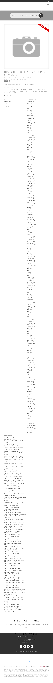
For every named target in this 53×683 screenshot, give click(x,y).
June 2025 (29, 127)
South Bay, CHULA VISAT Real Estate (14, 597)
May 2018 (29, 272)
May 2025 (29, 129)
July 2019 (29, 248)
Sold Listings (7, 106)
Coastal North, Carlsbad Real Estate (13, 446)
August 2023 (30, 164)
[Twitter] (24, 646)
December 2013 (31, 362)
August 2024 (30, 144)
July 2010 (29, 432)
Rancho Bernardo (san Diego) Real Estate (15, 592)
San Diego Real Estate (10, 594)
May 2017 (29, 292)
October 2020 (30, 222)
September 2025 (31, 122)
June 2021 (29, 209)
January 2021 (30, 217)
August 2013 (30, 369)
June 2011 (29, 413)
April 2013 (29, 376)
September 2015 (31, 326)
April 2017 (29, 294)
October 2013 (30, 365)
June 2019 (29, 250)
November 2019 (31, 241)
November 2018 (31, 262)
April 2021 (29, 212)
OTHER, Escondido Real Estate (12, 545)
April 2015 (29, 335)
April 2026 (29, 110)
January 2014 (30, 360)
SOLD (42, 11)
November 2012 (31, 384)
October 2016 (30, 304)
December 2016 (31, 301)
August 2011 (30, 410)
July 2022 (29, 187)
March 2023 (30, 173)
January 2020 (30, 238)
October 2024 (30, 141)
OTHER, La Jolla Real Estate (11, 551)
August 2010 (30, 430)
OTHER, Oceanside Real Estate (12, 558)
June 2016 (29, 311)
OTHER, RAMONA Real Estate (12, 563)
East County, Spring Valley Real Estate (14, 483)
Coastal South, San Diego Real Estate (14, 470)
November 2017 (31, 282)
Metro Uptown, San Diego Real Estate (14, 502)
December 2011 (31, 403)
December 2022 (31, 178)
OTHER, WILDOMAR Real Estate (13, 577)
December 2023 (31, 158)
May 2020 (29, 231)
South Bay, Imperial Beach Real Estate (14, 606)
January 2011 (30, 422)
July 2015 (29, 330)
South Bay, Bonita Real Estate (12, 596)
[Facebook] (21, 646)
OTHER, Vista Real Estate (11, 575)
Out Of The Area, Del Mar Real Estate (14, 582)
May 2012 (29, 394)
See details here (8, 87)
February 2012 (31, 400)
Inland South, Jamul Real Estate (12, 488)
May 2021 (29, 210)
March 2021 (30, 214)
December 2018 (31, 260)
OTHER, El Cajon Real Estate (12, 539)
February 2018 (31, 277)
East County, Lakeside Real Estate (13, 476)
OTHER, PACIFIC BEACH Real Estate (14, 560)
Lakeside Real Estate (9, 492)
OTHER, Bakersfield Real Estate (12, 534)
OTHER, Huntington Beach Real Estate (14, 548)
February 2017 (31, 297)
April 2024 (29, 151)
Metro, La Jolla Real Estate (11, 505)
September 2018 (31, 265)
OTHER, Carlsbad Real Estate (12, 536)
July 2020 (29, 227)
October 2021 (30, 202)
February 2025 (31, 134)
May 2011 (29, 415)
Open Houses (7, 105)
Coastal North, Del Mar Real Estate (13, 447)
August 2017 (30, 287)
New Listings (7, 103)
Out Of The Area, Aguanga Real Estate (14, 579)
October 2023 (30, 161)
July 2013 (29, 371)
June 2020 (29, 229)
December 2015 (31, 321)
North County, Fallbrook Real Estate (13, 526)
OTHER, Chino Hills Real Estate (12, 538)
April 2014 (29, 355)
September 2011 (31, 408)
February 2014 (31, 359)
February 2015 (31, 338)
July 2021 (29, 207)
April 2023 (29, 171)
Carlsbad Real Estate (9, 439)
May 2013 (29, 374)
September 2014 (31, 347)
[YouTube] (28, 646)
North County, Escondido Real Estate (14, 522)
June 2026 (29, 106)
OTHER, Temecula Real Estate (12, 572)
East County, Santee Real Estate (12, 482)
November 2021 (31, 200)
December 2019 (31, 239)
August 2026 (30, 103)
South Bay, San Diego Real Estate (12, 609)
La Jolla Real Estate (9, 490)
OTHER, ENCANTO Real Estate (12, 541)
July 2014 (29, 350)
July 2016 (29, 309)
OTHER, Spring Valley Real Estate (13, 570)
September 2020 (31, 224)
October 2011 (30, 406)
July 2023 (29, 166)
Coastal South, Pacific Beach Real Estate (14, 464)
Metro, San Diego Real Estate (12, 507)
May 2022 (29, 190)
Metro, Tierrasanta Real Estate (12, 509)
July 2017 (29, 289)
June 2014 (29, 352)
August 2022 (30, 185)
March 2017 (30, 296)
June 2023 (29, 168)
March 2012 (30, 398)
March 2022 (30, 193)
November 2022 (31, 180)
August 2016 (30, 308)
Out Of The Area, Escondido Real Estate (14, 584)
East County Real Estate (10, 471)
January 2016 (30, 319)
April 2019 (29, 253)
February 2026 (31, 113)
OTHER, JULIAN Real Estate (11, 550)
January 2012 (30, 401)
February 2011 (31, 420)
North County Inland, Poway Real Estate (14, 512)
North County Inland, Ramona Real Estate (15, 514)
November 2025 (31, 118)
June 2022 (29, 188)
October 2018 (30, 263)
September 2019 (31, 245)
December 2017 (31, 280)
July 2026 (29, 105)
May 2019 (29, 251)
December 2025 (31, 117)
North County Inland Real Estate (12, 510)
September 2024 (31, 142)
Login (10, 1)
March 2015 (30, 336)
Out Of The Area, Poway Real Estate (13, 587)
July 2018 (29, 268)
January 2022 (30, 197)
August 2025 (30, 123)
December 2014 (31, 342)
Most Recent (30, 101)
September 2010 (31, 429)
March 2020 (30, 234)
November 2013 (31, 364)
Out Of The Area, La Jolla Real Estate (14, 585)
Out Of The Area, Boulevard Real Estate (14, 580)
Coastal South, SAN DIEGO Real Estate (17, 79)
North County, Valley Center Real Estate (14, 529)
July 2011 (29, 411)
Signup (6, 1)
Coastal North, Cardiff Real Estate (13, 444)
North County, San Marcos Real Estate (14, 527)
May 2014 (29, 354)
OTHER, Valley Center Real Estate (13, 573)
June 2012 (29, 393)
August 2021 (30, 205)
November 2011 (31, 405)
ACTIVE (37, 11)
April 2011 (29, 417)
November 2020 (31, 221)
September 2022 (31, 183)
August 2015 (30, 328)
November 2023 (31, 159)
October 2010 (30, 427)
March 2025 (30, 132)
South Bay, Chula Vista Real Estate (13, 602)
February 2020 (31, 236)
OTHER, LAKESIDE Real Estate (12, 555)
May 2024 (29, 149)
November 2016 (31, 302)
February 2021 (31, 216)
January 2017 (30, 299)
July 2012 (29, 391)
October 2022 (30, 181)
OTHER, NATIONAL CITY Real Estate (14, 556)
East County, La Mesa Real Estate (13, 475)
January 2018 (30, 279)
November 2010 (31, 425)
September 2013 (31, 367)
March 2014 (30, 357)
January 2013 (30, 381)
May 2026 (29, 108)
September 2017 (31, 285)
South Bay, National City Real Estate (13, 608)
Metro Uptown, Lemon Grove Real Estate (15, 497)
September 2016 (31, 306)
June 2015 (29, 331)
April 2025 (29, 130)
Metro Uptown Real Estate (11, 495)
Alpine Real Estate (9, 437)
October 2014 (30, 345)
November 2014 (31, 343)
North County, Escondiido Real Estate (14, 524)
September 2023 (31, 163)
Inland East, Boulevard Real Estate (13, 487)
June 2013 (29, 372)
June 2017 (29, 290)
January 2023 (30, 176)
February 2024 (31, 154)
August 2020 (30, 226)
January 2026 (30, 115)
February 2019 (31, 256)
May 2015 (29, 333)
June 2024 (29, 147)
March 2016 (30, 316)
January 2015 (30, 340)
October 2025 (30, 120)
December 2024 (31, 137)
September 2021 (31, 204)
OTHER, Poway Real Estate (11, 562)
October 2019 (30, 243)
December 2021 (31, 199)
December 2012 (31, 383)
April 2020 (29, 233)
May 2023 (29, 170)
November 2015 (31, 323)
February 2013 (31, 379)
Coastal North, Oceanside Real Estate (14, 451)
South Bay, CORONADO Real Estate (13, 604)
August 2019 (30, 246)
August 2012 (30, 389)
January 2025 (30, 135)
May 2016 (29, 313)
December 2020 (31, 219)
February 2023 (31, 175)
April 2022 (29, 192)
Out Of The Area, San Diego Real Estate (14, 589)
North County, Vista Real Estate (12, 531)
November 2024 (31, 139)
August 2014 (30, 348)
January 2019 (30, 258)
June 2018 (29, 270)
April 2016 (29, 314)
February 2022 (31, 195)
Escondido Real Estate (10, 485)
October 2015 (30, 325)
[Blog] (32, 646)
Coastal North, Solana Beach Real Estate (14, 458)
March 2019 (30, 255)
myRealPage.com (28, 661)
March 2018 (30, 275)
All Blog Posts (7, 101)
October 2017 (30, 284)
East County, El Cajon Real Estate (13, 473)
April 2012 (29, 396)
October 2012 (30, 386)
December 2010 (31, 423)
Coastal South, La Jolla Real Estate (13, 463)
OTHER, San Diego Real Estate (12, 568)
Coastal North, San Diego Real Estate (14, 456)
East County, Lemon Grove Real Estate (14, 478)
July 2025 (29, 125)
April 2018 (29, 273)
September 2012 (31, 388)
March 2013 (30, 377)
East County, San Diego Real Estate (13, 480)
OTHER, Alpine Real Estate (11, 533)
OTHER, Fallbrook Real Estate (12, 546)
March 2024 (30, 152)
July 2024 (29, 146)
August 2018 (30, 267)
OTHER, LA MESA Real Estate (12, 553)
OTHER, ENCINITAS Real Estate (12, 543)
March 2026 (30, 112)
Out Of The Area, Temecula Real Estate (14, 591)
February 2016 (31, 318)
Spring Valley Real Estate (10, 611)
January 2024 (30, 156)
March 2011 (30, 418)
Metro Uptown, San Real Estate (12, 504)
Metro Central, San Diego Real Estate (14, 493)
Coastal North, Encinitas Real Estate (13, 449)
